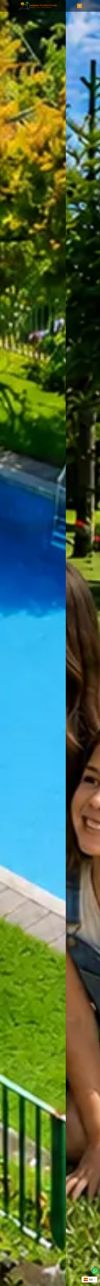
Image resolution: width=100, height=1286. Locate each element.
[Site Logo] (37, 6)
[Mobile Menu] (79, 6)
